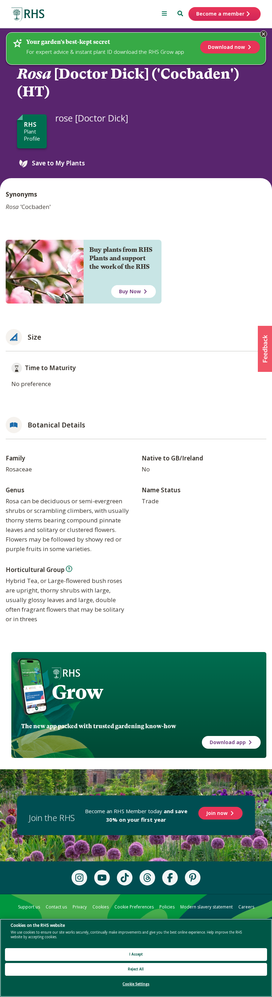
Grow (77, 692)
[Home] (28, 14)
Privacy (80, 907)
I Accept (136, 954)
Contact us (56, 907)
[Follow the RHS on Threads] (147, 877)
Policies (167, 907)
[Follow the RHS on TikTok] (124, 877)
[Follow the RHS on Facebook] (170, 877)
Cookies (100, 907)
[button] (265, 349)
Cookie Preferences (134, 907)
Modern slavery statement (206, 907)
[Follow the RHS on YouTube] (102, 877)
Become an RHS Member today (136, 815)
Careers (246, 907)
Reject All (136, 969)
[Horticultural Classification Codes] (69, 569)
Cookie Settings (136, 984)
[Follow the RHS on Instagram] (79, 877)
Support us (29, 907)
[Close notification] (263, 34)
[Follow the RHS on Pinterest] (192, 877)
